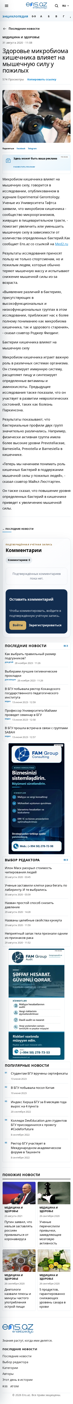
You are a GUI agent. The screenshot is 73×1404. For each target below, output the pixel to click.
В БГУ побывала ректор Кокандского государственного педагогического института (32, 693)
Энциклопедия (15, 16)
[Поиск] (56, 6)
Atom (14, 1386)
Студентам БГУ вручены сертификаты (39, 1073)
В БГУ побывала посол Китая (32, 1087)
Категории (10, 1368)
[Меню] (6, 6)
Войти (18, 625)
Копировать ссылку (41, 79)
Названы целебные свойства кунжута (33, 920)
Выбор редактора (15, 1362)
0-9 (34, 16)
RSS (5, 1386)
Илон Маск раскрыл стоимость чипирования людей (28, 870)
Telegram (32, 148)
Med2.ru (61, 244)
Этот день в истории (17, 1380)
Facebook (21, 148)
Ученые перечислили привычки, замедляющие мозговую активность (50, 1232)
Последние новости (16, 1356)
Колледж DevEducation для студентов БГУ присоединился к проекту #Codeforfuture (39, 1124)
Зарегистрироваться (45, 625)
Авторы (7, 1374)
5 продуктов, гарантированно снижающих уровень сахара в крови (52, 1297)
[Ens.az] (36, 5)
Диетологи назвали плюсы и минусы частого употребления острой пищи (17, 1297)
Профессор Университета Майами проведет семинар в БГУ (31, 712)
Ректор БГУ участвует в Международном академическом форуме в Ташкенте (36, 1147)
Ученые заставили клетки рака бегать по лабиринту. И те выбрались (36, 887)
